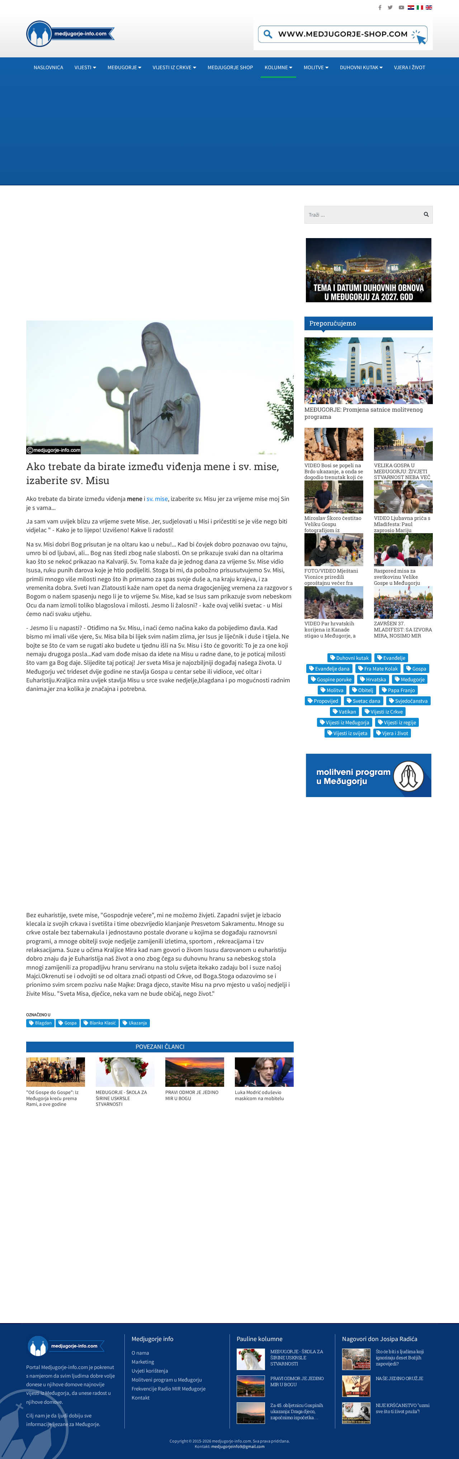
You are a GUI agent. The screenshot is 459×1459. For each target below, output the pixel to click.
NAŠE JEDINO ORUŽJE (399, 1378)
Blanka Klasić (103, 1023)
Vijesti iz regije (400, 722)
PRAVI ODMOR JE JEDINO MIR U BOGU (191, 1095)
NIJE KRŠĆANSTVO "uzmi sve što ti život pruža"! (403, 1408)
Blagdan (43, 1023)
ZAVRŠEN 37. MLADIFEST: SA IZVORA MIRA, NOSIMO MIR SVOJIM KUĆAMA (403, 632)
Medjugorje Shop (230, 67)
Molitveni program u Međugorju (167, 1379)
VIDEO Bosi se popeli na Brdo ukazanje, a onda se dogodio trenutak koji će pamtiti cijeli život (333, 474)
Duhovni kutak (352, 657)
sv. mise (157, 498)
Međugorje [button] (122, 67)
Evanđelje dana (332, 668)
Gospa (71, 1023)
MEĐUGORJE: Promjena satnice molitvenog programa (363, 413)
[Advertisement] (241, 131)
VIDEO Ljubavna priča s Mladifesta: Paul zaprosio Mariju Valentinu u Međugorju (402, 527)
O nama (140, 1352)
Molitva (335, 690)
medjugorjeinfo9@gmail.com (238, 1446)
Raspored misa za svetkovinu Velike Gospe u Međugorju (397, 576)
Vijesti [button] (83, 67)
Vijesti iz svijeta (350, 733)
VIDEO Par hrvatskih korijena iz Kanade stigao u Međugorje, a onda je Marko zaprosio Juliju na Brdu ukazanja (332, 635)
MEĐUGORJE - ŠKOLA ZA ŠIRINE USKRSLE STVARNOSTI (121, 1098)
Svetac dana (366, 700)
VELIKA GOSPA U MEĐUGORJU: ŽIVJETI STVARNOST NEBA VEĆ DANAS (402, 474)
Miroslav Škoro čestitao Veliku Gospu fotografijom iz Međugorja (332, 527)
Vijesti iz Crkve (387, 711)
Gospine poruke (334, 679)
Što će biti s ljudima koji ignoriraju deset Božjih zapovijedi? (400, 1357)
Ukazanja (138, 1023)
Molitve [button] (314, 67)
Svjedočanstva (411, 700)
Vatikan (347, 711)
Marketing (143, 1361)
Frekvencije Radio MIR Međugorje (168, 1388)
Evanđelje (394, 657)
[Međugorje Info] (70, 33)
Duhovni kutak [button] (359, 67)
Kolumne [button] (276, 67)
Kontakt (141, 1397)
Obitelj (365, 690)
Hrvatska (376, 679)
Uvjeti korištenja (150, 1370)
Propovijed (326, 700)
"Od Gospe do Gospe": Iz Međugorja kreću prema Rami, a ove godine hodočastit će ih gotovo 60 (54, 1098)
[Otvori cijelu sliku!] (160, 387)
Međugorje (413, 679)
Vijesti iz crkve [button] (172, 67)
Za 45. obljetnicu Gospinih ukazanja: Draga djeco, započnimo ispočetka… (296, 1411)
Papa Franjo (401, 690)
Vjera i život (409, 67)
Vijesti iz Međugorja (347, 722)
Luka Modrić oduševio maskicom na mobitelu (259, 1095)
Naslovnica (48, 67)
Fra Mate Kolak (381, 668)
